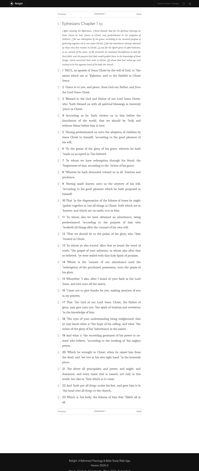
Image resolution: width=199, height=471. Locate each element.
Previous (62, 14)
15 (90, 52)
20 (108, 60)
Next (139, 14)
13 (99, 48)
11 (105, 43)
